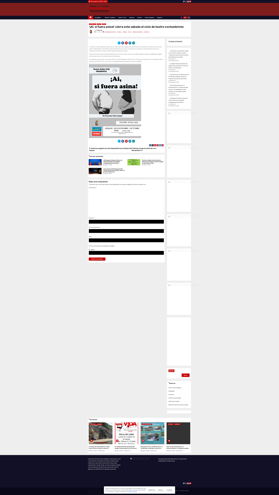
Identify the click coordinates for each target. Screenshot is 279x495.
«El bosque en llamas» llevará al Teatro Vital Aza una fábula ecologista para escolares (112, 162)
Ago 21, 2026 (93, 450)
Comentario (92, 187)
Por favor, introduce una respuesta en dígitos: (102, 246)
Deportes (131, 17)
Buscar (171, 371)
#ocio (129, 32)
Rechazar (160, 490)
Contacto (171, 394)
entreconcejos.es (149, 17)
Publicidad (171, 391)
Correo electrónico (95, 227)
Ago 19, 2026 (147, 164)
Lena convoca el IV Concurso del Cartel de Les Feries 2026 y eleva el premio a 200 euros (113, 170)
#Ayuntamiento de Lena (110, 32)
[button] (181, 17)
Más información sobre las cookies (178, 405)
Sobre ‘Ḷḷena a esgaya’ (174, 388)
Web (90, 236)
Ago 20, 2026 (108, 164)
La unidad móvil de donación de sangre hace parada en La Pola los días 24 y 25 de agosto (178, 66)
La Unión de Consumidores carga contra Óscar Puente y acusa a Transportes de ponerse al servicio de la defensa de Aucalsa (100, 449)
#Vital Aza (146, 32)
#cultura (119, 32)
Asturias (139, 17)
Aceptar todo (151, 490)
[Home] (90, 17)
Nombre (91, 218)
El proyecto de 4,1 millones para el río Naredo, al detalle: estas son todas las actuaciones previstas (178, 77)
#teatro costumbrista (137, 32)
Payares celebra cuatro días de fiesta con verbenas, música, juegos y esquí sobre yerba (152, 162)
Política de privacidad (174, 398)
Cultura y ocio (122, 17)
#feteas (125, 32)
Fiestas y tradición (110, 17)
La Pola (99, 24)
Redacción (99, 30)
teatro (104, 24)
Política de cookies (173, 401)
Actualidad (98, 17)
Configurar (169, 490)
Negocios (159, 17)
